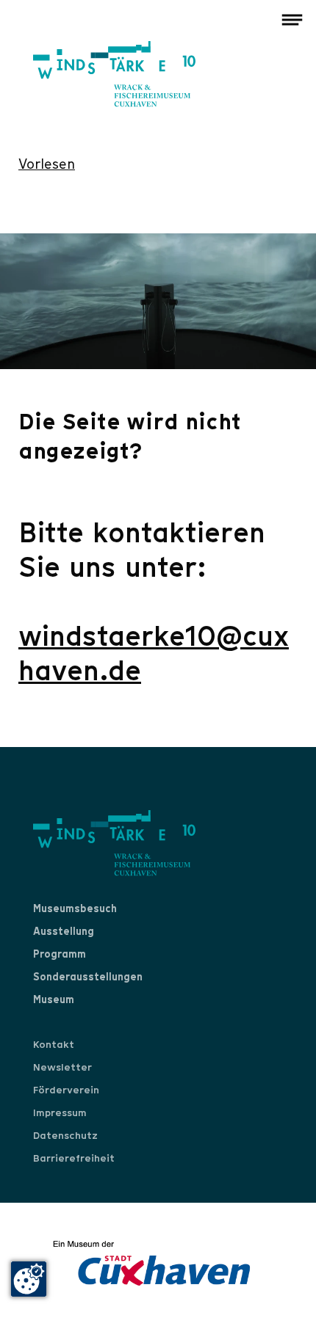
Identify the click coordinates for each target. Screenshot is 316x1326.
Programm (59, 954)
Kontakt (53, 1044)
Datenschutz (65, 1135)
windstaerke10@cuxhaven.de (153, 653)
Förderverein (66, 1089)
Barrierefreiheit (74, 1158)
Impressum (60, 1112)
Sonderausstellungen (88, 976)
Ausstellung (63, 931)
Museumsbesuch (75, 908)
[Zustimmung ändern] (28, 1279)
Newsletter (62, 1067)
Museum (53, 999)
